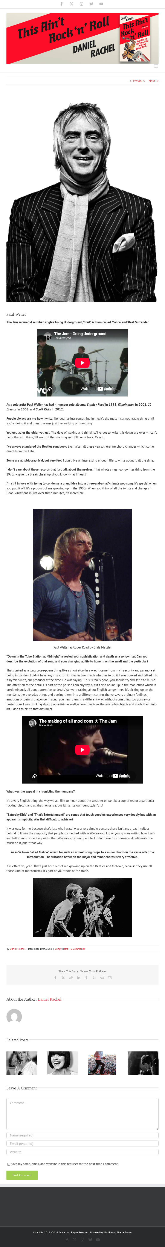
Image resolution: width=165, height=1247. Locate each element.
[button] (9, 1063)
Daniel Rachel (17, 948)
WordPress (109, 1232)
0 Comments (78, 948)
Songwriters (61, 948)
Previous (139, 81)
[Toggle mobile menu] (156, 66)
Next (152, 81)
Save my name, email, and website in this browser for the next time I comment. (64, 1164)
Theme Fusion (124, 1232)
